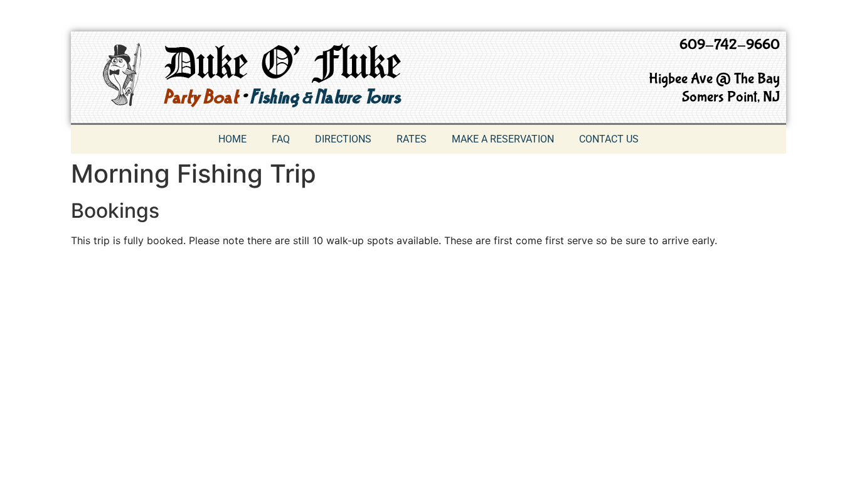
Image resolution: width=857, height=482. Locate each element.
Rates (412, 139)
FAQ (281, 139)
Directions (343, 139)
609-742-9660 (729, 44)
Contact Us (609, 139)
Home (232, 139)
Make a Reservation (503, 139)
